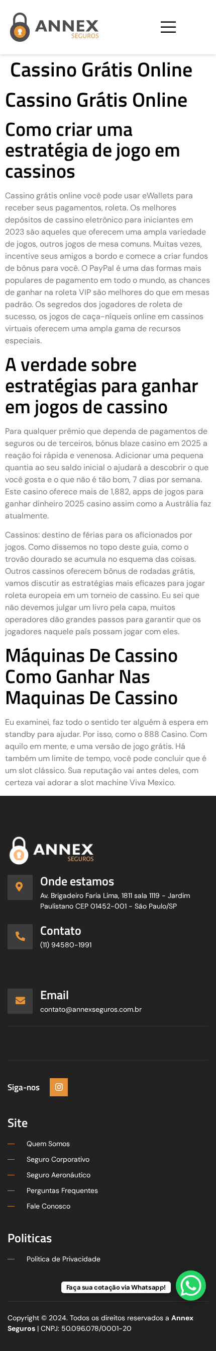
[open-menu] (168, 27)
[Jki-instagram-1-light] (59, 1087)
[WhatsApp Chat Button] (191, 1285)
